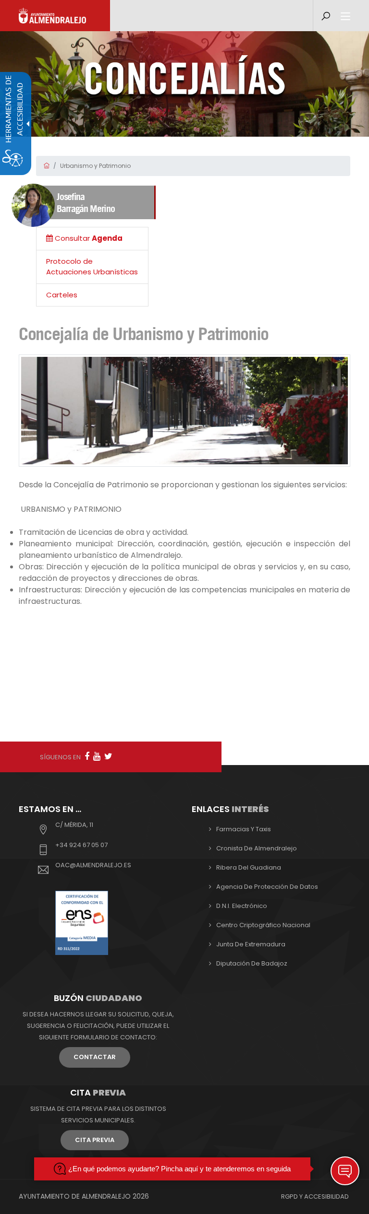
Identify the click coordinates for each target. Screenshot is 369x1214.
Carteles (61, 295)
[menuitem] (92, 238)
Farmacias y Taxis (243, 829)
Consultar (88, 238)
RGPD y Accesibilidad (315, 1196)
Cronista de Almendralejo (256, 848)
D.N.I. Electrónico (241, 905)
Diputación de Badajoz (251, 963)
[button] (345, 1170)
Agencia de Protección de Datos (267, 886)
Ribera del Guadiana (248, 867)
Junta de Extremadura (250, 944)
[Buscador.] (325, 17)
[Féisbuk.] (87, 756)
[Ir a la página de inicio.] (52, 15)
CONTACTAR (95, 1056)
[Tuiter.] (108, 756)
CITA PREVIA (94, 1139)
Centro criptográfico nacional (263, 925)
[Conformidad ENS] (81, 922)
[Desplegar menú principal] (345, 16)
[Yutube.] (96, 756)
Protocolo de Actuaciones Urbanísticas (92, 266)
